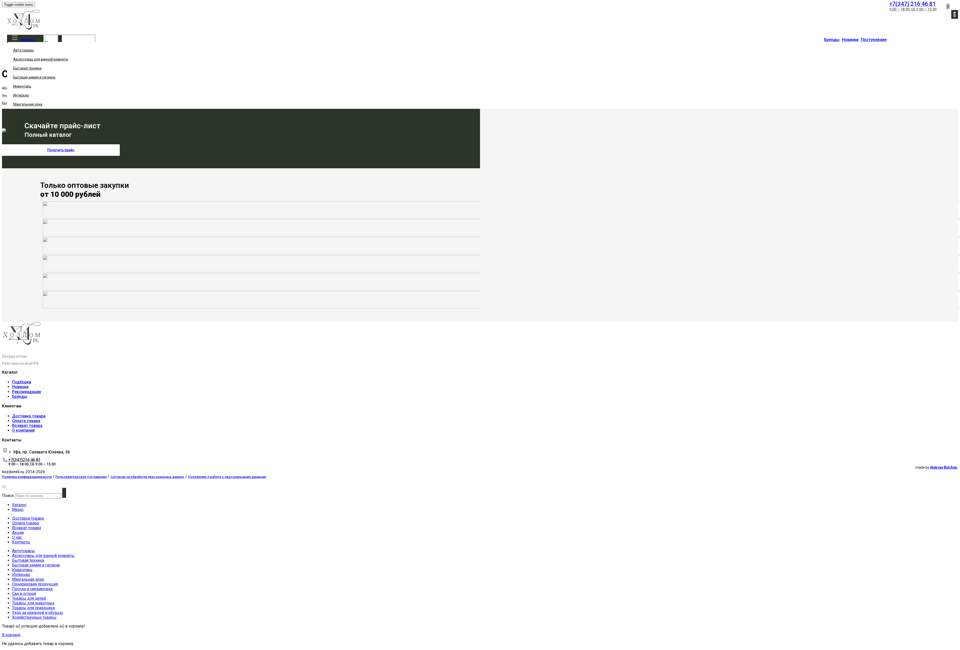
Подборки (21, 382)
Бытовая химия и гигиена (34, 77)
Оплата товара (26, 420)
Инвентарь (22, 86)
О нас (17, 537)
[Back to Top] (4, 486)
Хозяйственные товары (34, 617)
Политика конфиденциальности (27, 477)
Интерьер (21, 95)
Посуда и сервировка (32, 588)
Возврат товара (27, 425)
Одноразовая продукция (35, 584)
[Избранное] (938, 4)
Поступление (874, 39)
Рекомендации (26, 391)
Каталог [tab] (19, 504)
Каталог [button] (27, 40)
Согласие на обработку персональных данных (147, 477)
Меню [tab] (18, 509)
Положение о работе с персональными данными (227, 477)
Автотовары (23, 50)
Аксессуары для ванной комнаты (40, 59)
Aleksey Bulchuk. (944, 467)
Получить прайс (60, 150)
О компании (23, 430)
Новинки (850, 39)
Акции (18, 532)
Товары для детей (29, 598)
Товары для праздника (33, 607)
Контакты (21, 542)
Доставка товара (29, 416)
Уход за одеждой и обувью (37, 612)
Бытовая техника (27, 68)
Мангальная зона (27, 104)
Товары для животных (33, 603)
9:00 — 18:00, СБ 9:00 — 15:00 (912, 9)
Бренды (832, 39)
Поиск (8, 495)
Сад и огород (24, 593)
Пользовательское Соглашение (81, 477)
